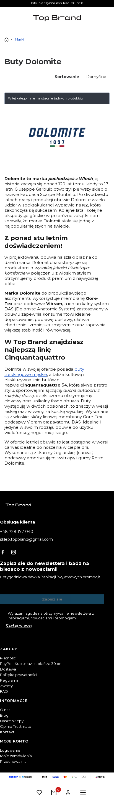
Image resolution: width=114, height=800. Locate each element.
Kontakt (7, 732)
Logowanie (10, 750)
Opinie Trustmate (15, 726)
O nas (5, 709)
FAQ (4, 691)
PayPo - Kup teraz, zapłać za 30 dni (31, 663)
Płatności (8, 658)
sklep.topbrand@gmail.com (26, 539)
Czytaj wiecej (19, 625)
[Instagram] (13, 552)
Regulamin (9, 680)
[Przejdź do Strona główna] (6, 40)
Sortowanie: (67, 76)
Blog (4, 715)
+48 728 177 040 (16, 531)
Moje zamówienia (16, 756)
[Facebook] (3, 552)
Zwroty (6, 686)
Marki (19, 39)
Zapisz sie (52, 599)
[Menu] (83, 792)
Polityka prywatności (18, 674)
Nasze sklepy (12, 721)
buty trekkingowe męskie (44, 372)
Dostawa (8, 669)
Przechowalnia (13, 761)
